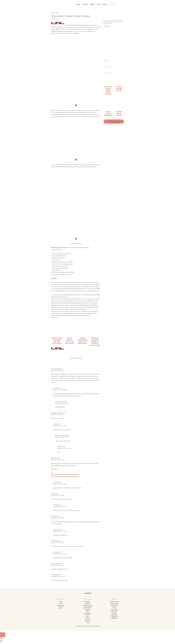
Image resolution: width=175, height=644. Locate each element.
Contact (61, 607)
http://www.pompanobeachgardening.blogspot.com (65, 476)
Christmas (114, 618)
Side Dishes (87, 620)
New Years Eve (114, 601)
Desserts (87, 609)
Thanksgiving (114, 616)
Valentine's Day (114, 603)
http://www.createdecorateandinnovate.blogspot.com (65, 474)
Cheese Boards (87, 607)
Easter (114, 607)
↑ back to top (87, 593)
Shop (60, 603)
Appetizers (87, 601)
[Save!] (76, 106)
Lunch (87, 616)
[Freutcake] (58, 4)
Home (52, 12)
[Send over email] (1, 641)
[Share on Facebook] (1, 639)
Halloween (114, 613)
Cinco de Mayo (114, 609)
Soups (87, 622)
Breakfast (87, 603)
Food (57, 12)
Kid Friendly (87, 613)
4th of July (114, 611)
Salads (87, 618)
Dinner (87, 611)
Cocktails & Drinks (87, 605)
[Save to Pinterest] (2, 634)
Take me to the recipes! (113, 121)
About (60, 601)
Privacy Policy (60, 605)
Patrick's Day (114, 605)
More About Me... (107, 26)
